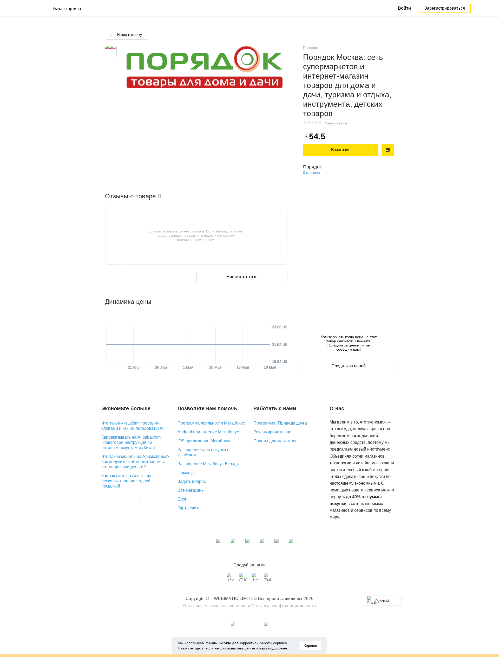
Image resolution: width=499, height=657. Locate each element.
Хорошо (310, 645)
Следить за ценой (348, 366)
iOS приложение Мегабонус (204, 441)
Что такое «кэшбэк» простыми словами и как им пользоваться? (132, 426)
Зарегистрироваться (444, 8)
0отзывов (311, 172)
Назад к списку (129, 35)
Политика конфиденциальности (283, 606)
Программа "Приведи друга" (280, 423)
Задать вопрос (192, 481)
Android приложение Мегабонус (208, 432)
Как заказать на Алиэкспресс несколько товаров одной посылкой (129, 480)
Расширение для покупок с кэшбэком (203, 452)
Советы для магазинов (275, 441)
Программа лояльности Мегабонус (211, 423)
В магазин (341, 150)
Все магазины (191, 490)
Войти (404, 8)
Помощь (186, 472)
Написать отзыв (242, 277)
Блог (182, 499)
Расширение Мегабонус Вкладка (209, 464)
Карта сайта (189, 508)
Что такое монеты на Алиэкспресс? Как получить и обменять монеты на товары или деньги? (135, 461)
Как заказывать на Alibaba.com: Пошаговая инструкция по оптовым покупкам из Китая (131, 442)
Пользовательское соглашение (215, 606)
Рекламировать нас (272, 432)
